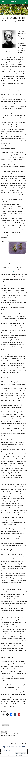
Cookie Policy (7, 750)
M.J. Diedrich (14, 2)
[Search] (24, 2)
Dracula (12, 272)
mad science (5, 725)
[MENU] (3, 2)
